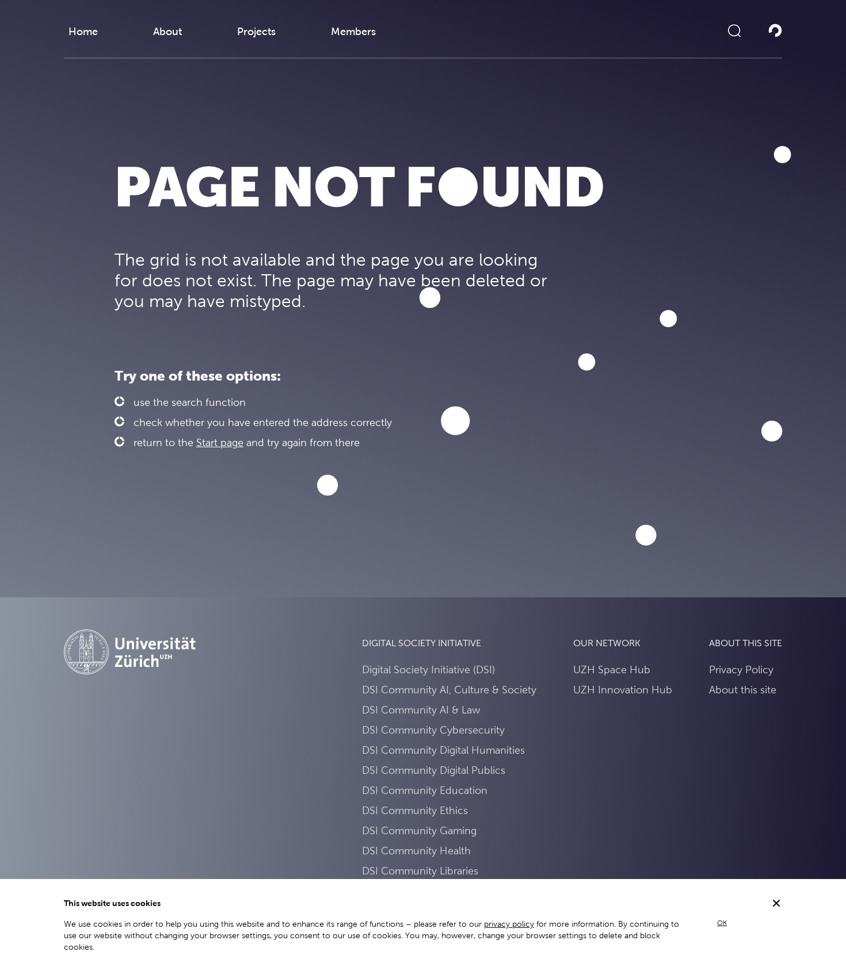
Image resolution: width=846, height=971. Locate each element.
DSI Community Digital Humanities (443, 750)
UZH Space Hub (611, 669)
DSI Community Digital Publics (433, 770)
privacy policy (509, 923)
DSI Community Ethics (415, 810)
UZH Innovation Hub (622, 690)
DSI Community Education (424, 790)
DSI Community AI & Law (421, 710)
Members (353, 31)
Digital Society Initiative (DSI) (428, 669)
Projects (256, 31)
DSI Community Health (416, 851)
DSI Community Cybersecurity (433, 730)
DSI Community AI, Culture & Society (449, 690)
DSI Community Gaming (419, 830)
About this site (742, 690)
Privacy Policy (741, 669)
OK (722, 923)
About (167, 31)
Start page (219, 442)
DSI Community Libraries (420, 871)
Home (83, 31)
